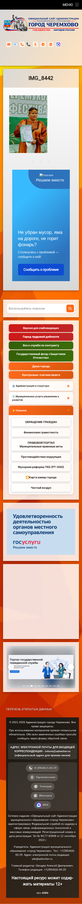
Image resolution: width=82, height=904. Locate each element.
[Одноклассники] (35, 44)
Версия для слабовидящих (41, 328)
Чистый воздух (41, 487)
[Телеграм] (43, 44)
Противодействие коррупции (41, 456)
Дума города (41, 366)
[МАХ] (58, 44)
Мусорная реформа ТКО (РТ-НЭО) (41, 467)
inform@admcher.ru (15, 44)
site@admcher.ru (42, 858)
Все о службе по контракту (41, 345)
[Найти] (70, 308)
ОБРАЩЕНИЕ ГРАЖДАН (41, 422)
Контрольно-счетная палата (41, 374)
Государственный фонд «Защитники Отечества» (41, 355)
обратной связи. (57, 738)
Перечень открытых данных (29, 709)
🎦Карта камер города (41, 477)
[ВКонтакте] (50, 44)
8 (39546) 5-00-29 (28, 44)
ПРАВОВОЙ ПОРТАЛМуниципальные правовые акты (41, 444)
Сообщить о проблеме (41, 270)
